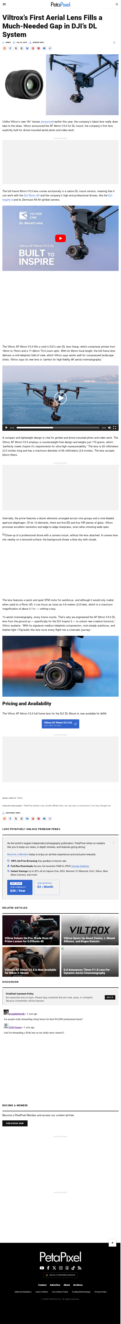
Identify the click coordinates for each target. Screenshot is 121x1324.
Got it (110, 997)
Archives (78, 1285)
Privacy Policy (101, 1292)
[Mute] (109, 427)
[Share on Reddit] (4, 48)
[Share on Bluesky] (27, 48)
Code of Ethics (41, 1292)
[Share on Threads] (21, 48)
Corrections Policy (60, 1292)
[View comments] (116, 43)
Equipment (10, 813)
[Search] (116, 4)
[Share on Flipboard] (33, 48)
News (8, 42)
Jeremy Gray (38, 42)
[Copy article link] (50, 48)
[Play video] (60, 238)
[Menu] (4, 4)
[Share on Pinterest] (38, 48)
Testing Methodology (81, 1292)
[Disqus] (60, 1047)
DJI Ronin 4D (32, 195)
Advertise (55, 1285)
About (67, 1285)
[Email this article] (44, 48)
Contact (42, 1285)
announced (47, 121)
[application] (60, 398)
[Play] (6, 427)
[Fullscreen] (114, 427)
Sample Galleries (80, 866)
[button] (60, 398)
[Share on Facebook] (10, 48)
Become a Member (17, 854)
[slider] (58, 427)
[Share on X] (16, 48)
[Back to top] (112, 1243)
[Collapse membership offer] (113, 842)
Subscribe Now (15, 1123)
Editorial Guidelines (23, 1292)
